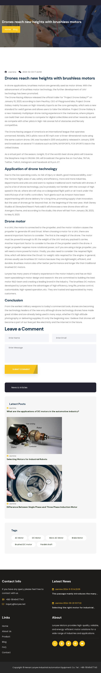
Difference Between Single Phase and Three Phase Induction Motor (42, 507)
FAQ (4, 647)
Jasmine (11, 72)
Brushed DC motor (23, 544)
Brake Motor (77, 538)
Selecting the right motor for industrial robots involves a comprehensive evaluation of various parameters (75, 607)
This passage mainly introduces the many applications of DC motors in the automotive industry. (74, 593)
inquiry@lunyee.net (16, 604)
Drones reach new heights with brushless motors (41, 22)
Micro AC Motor (56, 538)
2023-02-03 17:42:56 (32, 72)
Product (6, 636)
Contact (6, 652)
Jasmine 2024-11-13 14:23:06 (67, 589)
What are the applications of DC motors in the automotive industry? (43, 411)
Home (8, 29)
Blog (15, 29)
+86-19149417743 (15, 599)
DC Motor (36, 538)
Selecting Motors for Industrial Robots (27, 459)
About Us (6, 631)
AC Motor (19, 538)
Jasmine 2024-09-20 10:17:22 (68, 603)
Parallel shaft (46, 544)
